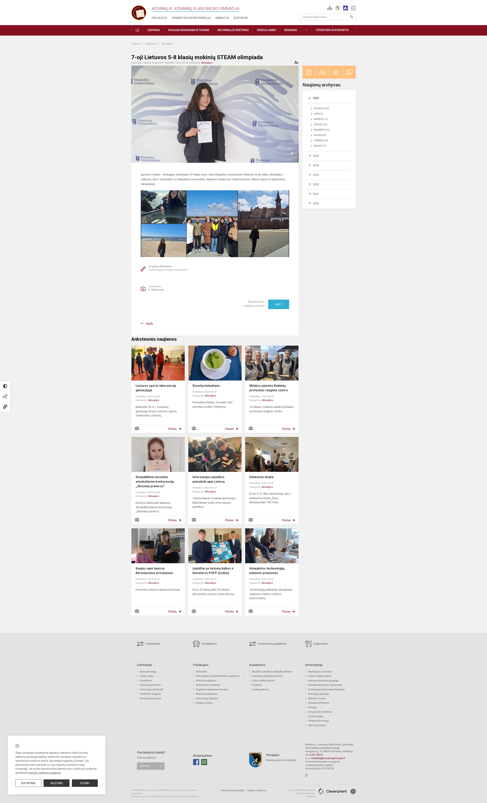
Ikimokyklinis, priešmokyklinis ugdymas (218, 676)
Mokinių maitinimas (206, 693)
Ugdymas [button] (153, 30)
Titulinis (135, 43)
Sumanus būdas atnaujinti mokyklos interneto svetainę (302, 793)
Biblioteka (201, 671)
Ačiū (278, 304)
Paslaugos (159, 17)
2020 (316, 203)
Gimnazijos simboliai (151, 689)
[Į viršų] (353, 791)
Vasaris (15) (321, 140)
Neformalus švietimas (208, 684)
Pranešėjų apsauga (318, 693)
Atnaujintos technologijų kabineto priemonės (266, 571)
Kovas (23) (320, 135)
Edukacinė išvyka (261, 477)
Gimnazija (222, 17)
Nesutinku (57, 783)
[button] (329, 8)
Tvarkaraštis (152, 643)
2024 (316, 165)
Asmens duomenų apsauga (323, 680)
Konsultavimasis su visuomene (325, 684)
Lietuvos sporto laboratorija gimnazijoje (156, 388)
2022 (316, 184)
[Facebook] (196, 762)
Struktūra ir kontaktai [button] (332, 30)
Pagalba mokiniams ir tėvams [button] (188, 30)
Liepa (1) (318, 113)
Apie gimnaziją (148, 671)
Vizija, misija (146, 676)
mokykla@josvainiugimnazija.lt (328, 758)
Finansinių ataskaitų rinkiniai (267, 676)
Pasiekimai (146, 680)
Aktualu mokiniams (318, 702)
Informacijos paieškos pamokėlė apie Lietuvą (209, 479)
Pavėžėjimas (209, 643)
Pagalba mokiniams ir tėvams (212, 689)
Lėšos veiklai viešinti (263, 680)
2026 (316, 98)
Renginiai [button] (290, 30)
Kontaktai (241, 17)
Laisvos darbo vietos (319, 676)
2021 (316, 193)
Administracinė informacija (191, 17)
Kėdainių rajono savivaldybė (281, 760)
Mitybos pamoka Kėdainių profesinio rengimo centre (268, 388)
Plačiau (172, 428)
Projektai (257, 684)
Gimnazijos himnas (150, 684)
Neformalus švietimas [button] (233, 30)
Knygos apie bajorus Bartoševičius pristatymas (154, 571)
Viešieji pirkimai (260, 689)
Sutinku (84, 783)
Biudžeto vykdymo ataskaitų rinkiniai (272, 671)
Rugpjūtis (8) (321, 108)
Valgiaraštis (320, 643)
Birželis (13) (321, 119)
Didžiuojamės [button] (266, 30)
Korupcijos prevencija (320, 711)
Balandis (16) (321, 129)
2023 (316, 174)
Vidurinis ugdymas (206, 680)
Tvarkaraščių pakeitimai (271, 643)
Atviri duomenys (317, 725)
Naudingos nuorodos (320, 671)
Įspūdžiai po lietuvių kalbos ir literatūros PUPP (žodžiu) (213, 571)
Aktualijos (167, 43)
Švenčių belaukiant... (207, 386)
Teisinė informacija (318, 720)
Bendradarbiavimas (150, 698)
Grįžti (149, 323)
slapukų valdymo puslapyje (45, 772)
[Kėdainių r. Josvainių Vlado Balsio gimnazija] (138, 12)
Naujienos (151, 43)
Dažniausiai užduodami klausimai (326, 689)
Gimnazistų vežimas (207, 698)
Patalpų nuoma (204, 702)
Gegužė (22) (320, 124)
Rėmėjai (312, 707)
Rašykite (145, 766)
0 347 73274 (316, 754)
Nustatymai (28, 783)
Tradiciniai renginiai (150, 693)
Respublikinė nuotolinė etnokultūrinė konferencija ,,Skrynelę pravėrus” (155, 481)
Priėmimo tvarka (317, 698)
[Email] (204, 762)
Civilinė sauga (315, 716)
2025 (316, 155)
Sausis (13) (320, 145)
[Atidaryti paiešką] (351, 16)
